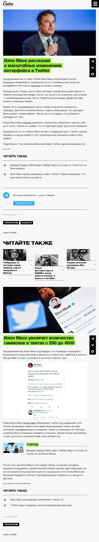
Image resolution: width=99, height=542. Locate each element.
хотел (19, 135)
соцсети (27, 223)
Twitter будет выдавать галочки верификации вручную (41, 505)
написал (35, 85)
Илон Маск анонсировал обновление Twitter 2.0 (36, 499)
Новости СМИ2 (9, 233)
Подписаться (24, 203)
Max (92, 74)
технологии (11, 223)
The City (8, 4)
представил (29, 423)
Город (32, 444)
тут (84, 144)
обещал (27, 122)
